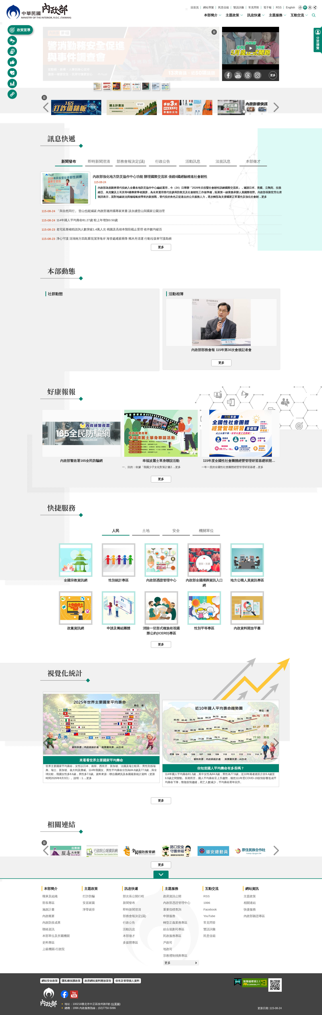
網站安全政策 (50, 980)
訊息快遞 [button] (10, 42)
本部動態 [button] (10, 53)
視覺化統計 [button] (10, 85)
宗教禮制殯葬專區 (175, 955)
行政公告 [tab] (162, 161)
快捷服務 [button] (10, 74)
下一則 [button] (276, 107)
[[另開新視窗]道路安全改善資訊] (179, 851)
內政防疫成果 (51, 922)
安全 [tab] (176, 531)
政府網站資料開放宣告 (98, 980)
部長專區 (48, 902)
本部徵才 (129, 936)
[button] (250, 48)
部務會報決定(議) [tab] (131, 161)
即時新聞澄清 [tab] (99, 161)
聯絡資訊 (48, 929)
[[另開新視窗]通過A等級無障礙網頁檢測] (254, 982)
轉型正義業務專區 (175, 922)
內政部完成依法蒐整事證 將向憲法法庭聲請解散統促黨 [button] (106, 86)
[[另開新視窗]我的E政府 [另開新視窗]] (237, 982)
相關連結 (250, 902)
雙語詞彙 (238, 7)
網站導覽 (208, 7)
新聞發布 (129, 902)
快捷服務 (250, 909)
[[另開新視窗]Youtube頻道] (238, 75)
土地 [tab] (146, 531)
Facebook (210, 909)
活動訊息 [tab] (192, 161)
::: (186, 9)
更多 (273, 75)
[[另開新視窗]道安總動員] (216, 851)
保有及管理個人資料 (127, 980)
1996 (206, 902)
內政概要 (48, 916)
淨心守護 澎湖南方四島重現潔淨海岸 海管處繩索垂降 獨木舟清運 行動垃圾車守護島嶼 (107, 238)
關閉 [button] (315, 8)
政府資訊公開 (172, 896)
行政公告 (129, 922)
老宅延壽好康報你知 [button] (126, 86)
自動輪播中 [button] (44, 97)
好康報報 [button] (10, 64)
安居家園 (89, 902)
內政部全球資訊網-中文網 (38, 11)
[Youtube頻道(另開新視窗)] (74, 994)
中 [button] (305, 7)
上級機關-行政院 (53, 949)
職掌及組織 (50, 896)
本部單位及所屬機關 (56, 936)
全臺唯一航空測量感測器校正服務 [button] (155, 86)
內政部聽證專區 (254, 916)
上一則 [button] (46, 107)
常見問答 (253, 7)
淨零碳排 (89, 909)
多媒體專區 (130, 942)
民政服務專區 (172, 936)
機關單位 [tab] (206, 531)
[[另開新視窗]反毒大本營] (68, 851)
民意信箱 (223, 7)
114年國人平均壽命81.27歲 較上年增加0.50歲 (80, 220)
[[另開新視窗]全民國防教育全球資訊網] (142, 850)
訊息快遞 (254, 15)
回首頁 (195, 7)
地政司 (167, 949)
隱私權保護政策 (71, 980)
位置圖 (116, 1004)
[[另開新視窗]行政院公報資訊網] (105, 851)
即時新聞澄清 (132, 909)
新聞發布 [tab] (68, 161)
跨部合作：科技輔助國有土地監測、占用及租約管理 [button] (165, 86)
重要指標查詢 (172, 909)
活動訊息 (129, 929)
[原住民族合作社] (253, 851)
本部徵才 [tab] (253, 161)
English (290, 7)
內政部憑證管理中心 (176, 902)
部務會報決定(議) (134, 916)
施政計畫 (48, 909)
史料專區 (48, 942)
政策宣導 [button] (23, 30)
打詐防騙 (89, 896)
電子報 (267, 7)
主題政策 (232, 15)
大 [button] (310, 7)
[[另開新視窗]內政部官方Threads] (248, 75)
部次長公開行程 (133, 896)
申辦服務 (169, 916)
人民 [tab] (115, 531)
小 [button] (300, 7)
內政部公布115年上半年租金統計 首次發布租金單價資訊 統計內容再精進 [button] (97, 86)
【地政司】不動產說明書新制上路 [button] (136, 86)
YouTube (209, 916)
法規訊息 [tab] (223, 161)
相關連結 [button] (10, 96)
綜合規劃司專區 (173, 929)
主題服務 (275, 15)
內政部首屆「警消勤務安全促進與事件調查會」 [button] (116, 86)
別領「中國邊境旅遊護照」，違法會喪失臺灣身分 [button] (145, 86)
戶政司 (167, 942)
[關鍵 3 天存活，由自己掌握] (188, 107)
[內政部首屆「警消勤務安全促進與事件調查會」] (131, 54)
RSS (279, 7)
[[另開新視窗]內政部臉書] (228, 75)
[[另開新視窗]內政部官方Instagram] (257, 75)
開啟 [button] (161, 875)
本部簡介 (211, 15)
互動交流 (297, 15)
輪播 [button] (214, 32)
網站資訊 (252, 888)
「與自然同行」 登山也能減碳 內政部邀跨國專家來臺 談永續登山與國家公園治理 (103, 211)
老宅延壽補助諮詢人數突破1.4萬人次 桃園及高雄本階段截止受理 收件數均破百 (102, 229)
